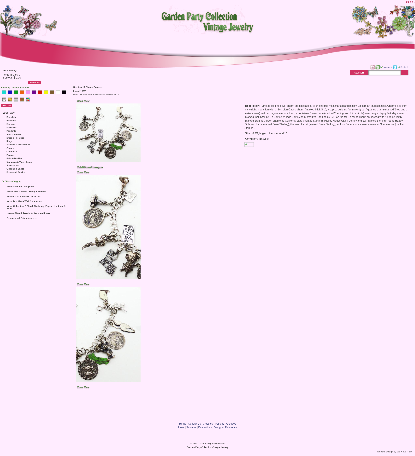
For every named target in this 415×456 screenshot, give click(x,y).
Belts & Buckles (14, 158)
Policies (219, 423)
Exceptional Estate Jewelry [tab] (22, 218)
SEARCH (355, 73)
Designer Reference (225, 427)
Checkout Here (34, 83)
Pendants (11, 131)
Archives (231, 423)
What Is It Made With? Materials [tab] (24, 201)
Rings (9, 141)
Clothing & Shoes (15, 169)
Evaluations (205, 427)
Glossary (208, 423)
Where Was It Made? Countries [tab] (24, 196)
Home (182, 423)
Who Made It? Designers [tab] (20, 186)
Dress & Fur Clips (15, 138)
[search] (404, 72)
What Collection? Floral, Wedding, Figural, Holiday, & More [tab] (36, 207)
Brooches (11, 120)
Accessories (12, 165)
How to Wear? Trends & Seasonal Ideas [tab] (28, 213)
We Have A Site (405, 451)
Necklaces (11, 127)
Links (181, 427)
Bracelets (11, 117)
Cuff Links (11, 151)
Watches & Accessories (18, 144)
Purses (9, 155)
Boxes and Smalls (15, 172)
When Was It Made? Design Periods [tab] (26, 191)
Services (191, 427)
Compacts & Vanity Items (19, 162)
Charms (10, 148)
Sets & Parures (13, 134)
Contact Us (194, 423)
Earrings (10, 124)
